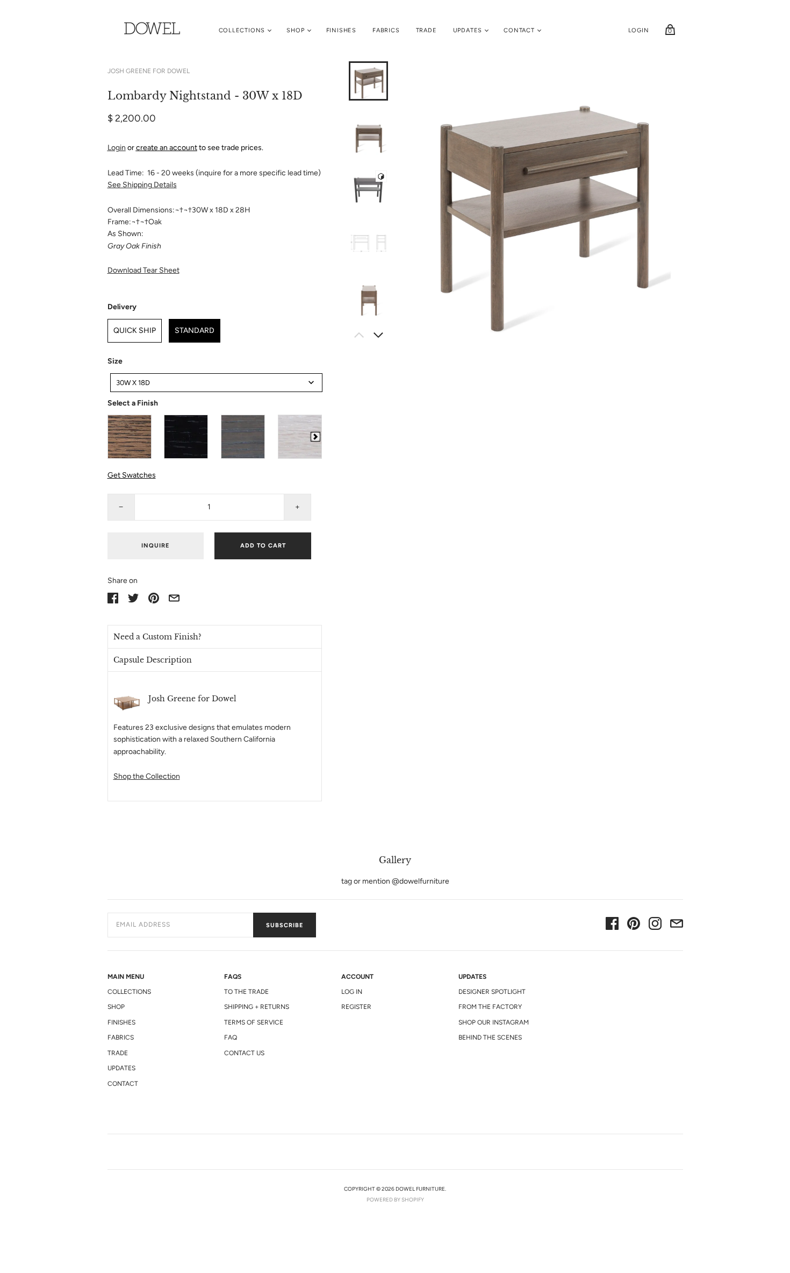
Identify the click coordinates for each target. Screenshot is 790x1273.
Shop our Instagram (493, 1022)
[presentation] (315, 437)
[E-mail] (676, 925)
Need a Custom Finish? (157, 637)
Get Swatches (131, 475)
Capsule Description (152, 660)
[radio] (129, 437)
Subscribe (284, 925)
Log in (351, 991)
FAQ (230, 1037)
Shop (295, 30)
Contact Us (244, 1053)
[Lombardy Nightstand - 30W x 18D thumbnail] (368, 189)
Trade (426, 30)
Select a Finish (132, 403)
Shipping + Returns (256, 1007)
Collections (242, 30)
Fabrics (386, 30)
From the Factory (490, 1007)
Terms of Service (253, 1022)
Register (356, 1007)
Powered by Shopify (395, 1199)
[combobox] (216, 382)
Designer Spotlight (492, 991)
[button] (214, 637)
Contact (519, 30)
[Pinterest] (633, 925)
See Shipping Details (142, 184)
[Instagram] (655, 925)
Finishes (341, 30)
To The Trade (246, 991)
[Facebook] (612, 925)
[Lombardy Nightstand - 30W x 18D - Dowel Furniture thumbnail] (368, 81)
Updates (468, 30)
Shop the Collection (146, 776)
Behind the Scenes (490, 1037)
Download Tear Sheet (143, 270)
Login (638, 30)
